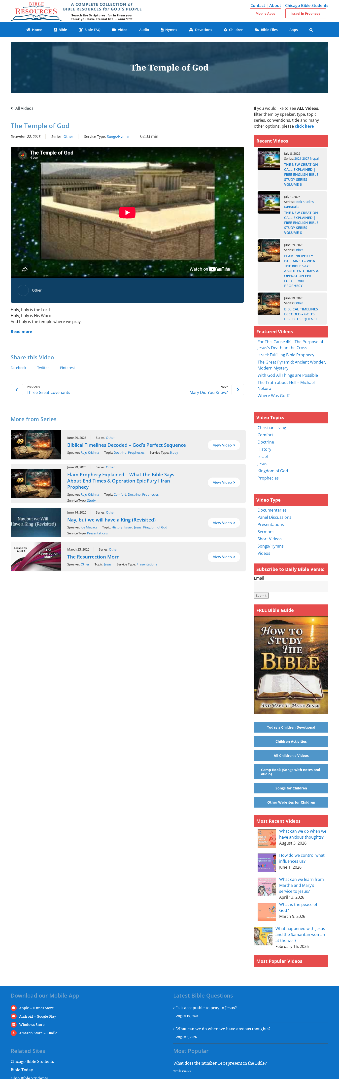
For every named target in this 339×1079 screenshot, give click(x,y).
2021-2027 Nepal (306, 158)
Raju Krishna (90, 452)
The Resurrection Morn (93, 557)
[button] (311, 29)
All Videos (24, 108)
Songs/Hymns (118, 136)
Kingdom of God (155, 527)
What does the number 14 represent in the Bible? (220, 1063)
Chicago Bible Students (306, 5)
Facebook (18, 368)
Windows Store (32, 1024)
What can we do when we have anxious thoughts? (223, 1028)
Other (68, 136)
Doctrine (120, 452)
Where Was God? (274, 395)
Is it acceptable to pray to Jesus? (206, 1007)
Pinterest (67, 368)
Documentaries (272, 510)
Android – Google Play (37, 1016)
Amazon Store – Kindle (38, 1033)
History (117, 527)
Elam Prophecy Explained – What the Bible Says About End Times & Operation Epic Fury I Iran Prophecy (120, 480)
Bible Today (22, 1069)
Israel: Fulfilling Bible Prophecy (286, 355)
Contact (257, 5)
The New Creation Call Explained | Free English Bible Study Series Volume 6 (301, 174)
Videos (264, 553)
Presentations (97, 533)
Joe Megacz (89, 527)
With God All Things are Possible (288, 375)
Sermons (266, 531)
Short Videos (270, 539)
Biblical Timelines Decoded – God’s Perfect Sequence (126, 445)
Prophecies (136, 452)
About (275, 5)
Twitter (43, 368)
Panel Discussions (274, 517)
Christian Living (272, 427)
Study (174, 452)
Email (259, 578)
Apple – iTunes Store (36, 1007)
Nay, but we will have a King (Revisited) (111, 520)
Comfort (120, 494)
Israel (128, 527)
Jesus (137, 527)
